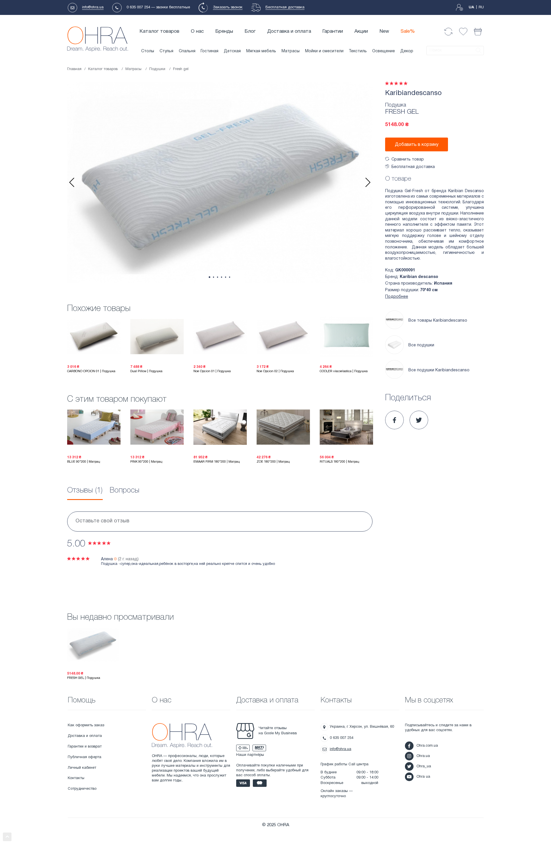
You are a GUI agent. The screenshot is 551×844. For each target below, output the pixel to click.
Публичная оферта (84, 757)
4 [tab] (221, 277)
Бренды (224, 31)
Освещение (383, 51)
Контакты (76, 778)
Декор (406, 51)
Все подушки (421, 345)
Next (367, 182)
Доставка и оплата (289, 31)
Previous (71, 182)
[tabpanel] (219, 182)
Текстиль (358, 51)
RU (481, 7)
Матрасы (291, 51)
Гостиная (209, 51)
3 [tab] (217, 277)
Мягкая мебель (261, 51)
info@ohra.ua (93, 7)
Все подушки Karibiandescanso (438, 370)
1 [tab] (209, 277)
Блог (250, 31)
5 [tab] (225, 277)
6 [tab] (229, 277)
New (384, 31)
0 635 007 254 (138, 7)
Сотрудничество (82, 789)
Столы (147, 51)
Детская (232, 51)
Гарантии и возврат (85, 746)
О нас (197, 31)
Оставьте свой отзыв (102, 521)
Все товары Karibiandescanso (437, 320)
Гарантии (332, 31)
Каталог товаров (159, 31)
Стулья (166, 51)
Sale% (408, 31)
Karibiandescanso (413, 93)
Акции (361, 31)
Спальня (187, 51)
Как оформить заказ (86, 725)
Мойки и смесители (324, 51)
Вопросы (124, 490)
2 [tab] (213, 277)
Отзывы (85, 490)
